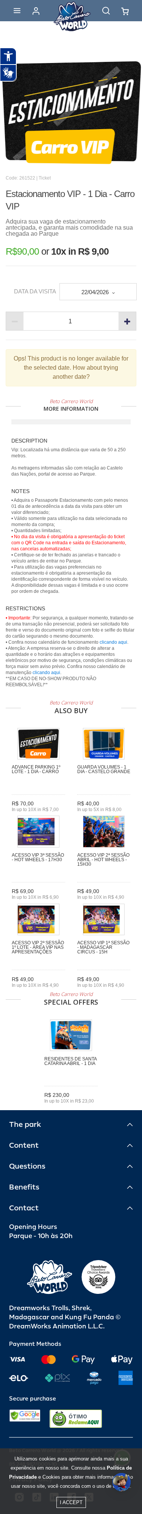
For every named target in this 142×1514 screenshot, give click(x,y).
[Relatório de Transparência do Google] (25, 1419)
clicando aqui (113, 642)
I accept (71, 1502)
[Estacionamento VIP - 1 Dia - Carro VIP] (71, 112)
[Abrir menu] (17, 10)
